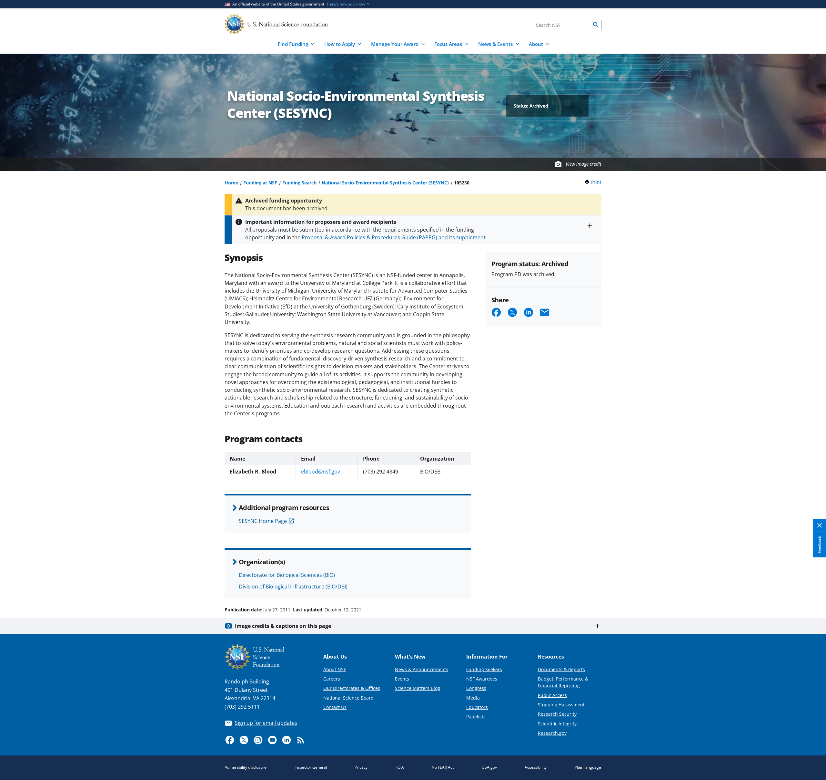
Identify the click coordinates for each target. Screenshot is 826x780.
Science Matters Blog (417, 688)
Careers (331, 679)
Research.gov (552, 733)
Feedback (819, 545)
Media (473, 698)
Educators (477, 707)
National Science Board (348, 698)
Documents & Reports (561, 669)
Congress (476, 688)
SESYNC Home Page (263, 521)
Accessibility (536, 767)
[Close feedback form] (819, 525)
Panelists (476, 716)
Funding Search (299, 183)
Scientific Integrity (557, 724)
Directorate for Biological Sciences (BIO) (287, 574)
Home (231, 183)
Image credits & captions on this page (283, 625)
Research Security (557, 714)
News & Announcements (421, 669)
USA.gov (489, 767)
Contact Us (335, 707)
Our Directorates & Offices (351, 688)
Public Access (552, 695)
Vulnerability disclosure (246, 767)
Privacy (361, 767)
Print (596, 182)
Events (402, 679)
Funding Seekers (484, 669)
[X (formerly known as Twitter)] (244, 740)
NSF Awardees (481, 679)
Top (812, 585)
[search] (596, 25)
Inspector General (311, 767)
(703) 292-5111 (242, 706)
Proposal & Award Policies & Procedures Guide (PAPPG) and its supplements (395, 237)
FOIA (400, 767)
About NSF (334, 669)
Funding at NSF (260, 183)
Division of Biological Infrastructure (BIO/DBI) (293, 586)
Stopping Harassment (561, 705)
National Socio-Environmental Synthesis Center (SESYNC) (385, 183)
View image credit (583, 164)
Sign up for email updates (266, 722)
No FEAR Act (443, 767)
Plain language (588, 767)
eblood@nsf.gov (320, 471)
